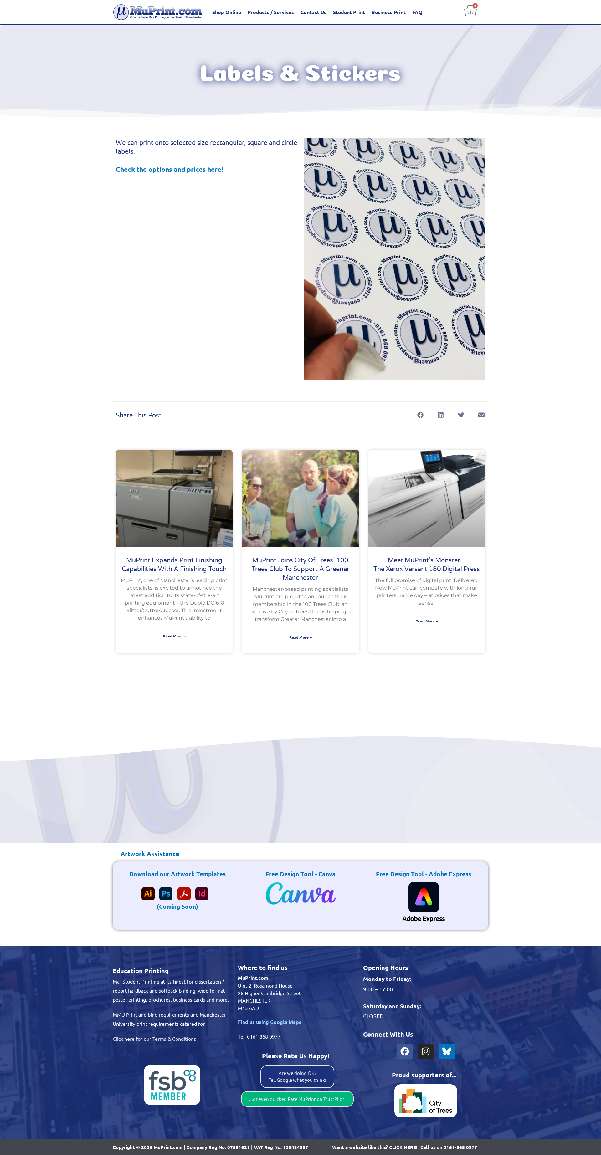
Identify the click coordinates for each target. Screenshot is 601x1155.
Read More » (174, 635)
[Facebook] (404, 1051)
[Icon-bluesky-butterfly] (447, 1051)
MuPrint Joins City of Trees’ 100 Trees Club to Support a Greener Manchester (300, 569)
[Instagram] (426, 1051)
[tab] (146, 853)
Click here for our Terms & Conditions (154, 1038)
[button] (420, 415)
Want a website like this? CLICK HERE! (374, 1147)
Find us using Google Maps (269, 1022)
